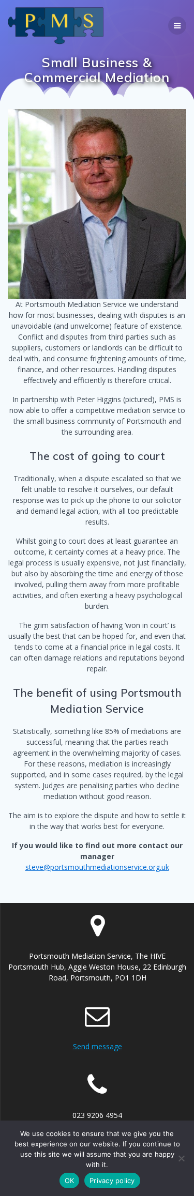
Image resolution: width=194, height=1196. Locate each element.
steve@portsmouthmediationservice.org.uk (97, 867)
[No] (181, 1158)
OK (69, 1180)
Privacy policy (112, 1180)
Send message (97, 1046)
